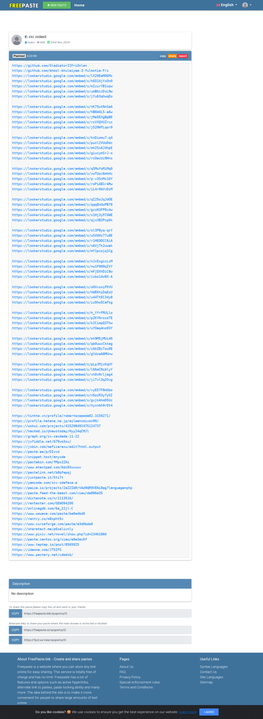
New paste (58, 5)
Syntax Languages (214, 666)
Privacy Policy (130, 677)
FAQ (123, 672)
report (183, 56)
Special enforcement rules (140, 682)
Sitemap (206, 682)
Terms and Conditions (136, 687)
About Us (126, 666)
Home (79, 5)
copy (163, 56)
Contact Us (208, 672)
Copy (15, 613)
